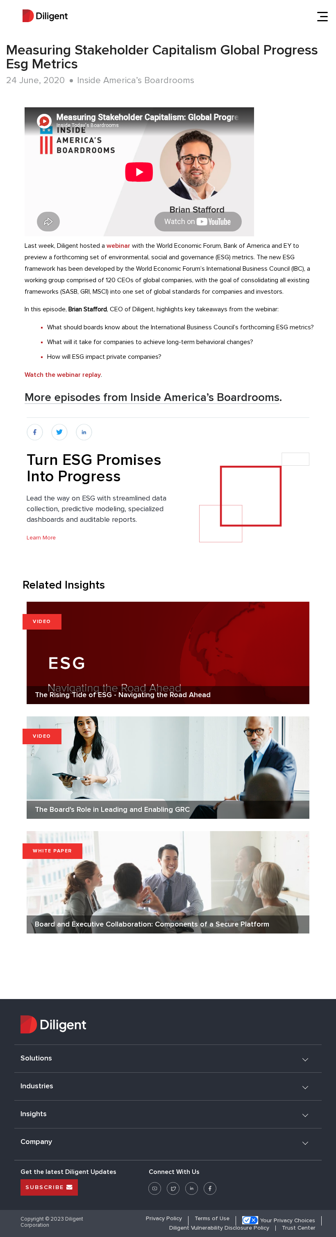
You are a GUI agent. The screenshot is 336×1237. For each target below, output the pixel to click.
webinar (118, 245)
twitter (59, 428)
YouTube (154, 1185)
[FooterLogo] (168, 1025)
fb (29, 428)
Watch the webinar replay (63, 375)
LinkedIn (191, 1185)
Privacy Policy (164, 1218)
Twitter (173, 1185)
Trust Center (299, 1228)
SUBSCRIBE (45, 1187)
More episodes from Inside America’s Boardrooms (152, 397)
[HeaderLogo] (45, 16)
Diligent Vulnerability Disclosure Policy (219, 1228)
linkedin (84, 428)
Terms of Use (212, 1218)
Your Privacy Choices (287, 1220)
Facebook (210, 1185)
